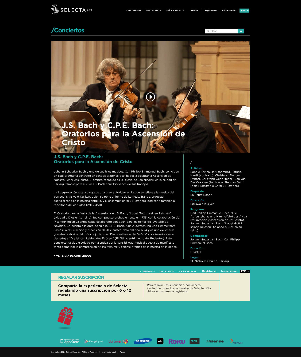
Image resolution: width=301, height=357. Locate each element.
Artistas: (196, 168)
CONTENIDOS (133, 10)
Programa (197, 209)
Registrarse (210, 10)
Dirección (197, 200)
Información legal (109, 352)
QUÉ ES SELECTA (175, 10)
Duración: (197, 248)
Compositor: (199, 235)
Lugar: (194, 257)
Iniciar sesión (229, 10)
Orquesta (197, 191)
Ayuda (194, 10)
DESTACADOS (153, 10)
